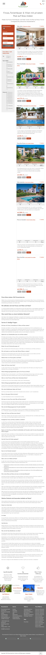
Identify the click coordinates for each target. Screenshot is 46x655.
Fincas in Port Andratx (39, 622)
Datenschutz (15, 614)
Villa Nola (26, 106)
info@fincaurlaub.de (5, 629)
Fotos (19, 59)
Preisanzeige (5, 40)
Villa (8, 57)
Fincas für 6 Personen (39, 611)
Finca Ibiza (26, 621)
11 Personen (10, 105)
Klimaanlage (10, 72)
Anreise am (5, 31)
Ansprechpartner (16, 617)
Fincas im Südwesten (39, 620)
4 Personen (9, 95)
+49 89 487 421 (5, 621)
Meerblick (9, 64)
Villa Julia (23, 26)
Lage (24, 59)
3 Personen (9, 93)
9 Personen (9, 101)
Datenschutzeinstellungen (18, 616)
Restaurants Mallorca (28, 611)
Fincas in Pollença (39, 621)
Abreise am (5, 36)
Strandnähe (9, 66)
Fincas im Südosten (39, 618)
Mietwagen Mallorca (28, 616)
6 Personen (9, 97)
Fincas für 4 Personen (39, 609)
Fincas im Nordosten (39, 617)
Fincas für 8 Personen (39, 614)
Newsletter (15, 610)
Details (28, 59)
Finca (8, 56)
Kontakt (14, 609)
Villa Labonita (25, 182)
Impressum (15, 611)
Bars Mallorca (26, 613)
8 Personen (9, 100)
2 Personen (9, 92)
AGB (13, 613)
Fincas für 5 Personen (39, 610)
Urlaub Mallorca (27, 610)
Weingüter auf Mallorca (28, 614)
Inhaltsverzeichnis (16, 618)
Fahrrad (9, 81)
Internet (9, 79)
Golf (8, 71)
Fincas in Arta (38, 625)
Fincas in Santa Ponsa (39, 626)
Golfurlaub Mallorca (28, 609)
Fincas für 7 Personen (39, 613)
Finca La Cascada (26, 220)
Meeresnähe (9, 68)
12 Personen (10, 108)
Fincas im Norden (38, 616)
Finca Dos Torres (25, 143)
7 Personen (9, 99)
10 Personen (10, 103)
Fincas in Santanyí (39, 624)
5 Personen (9, 96)
